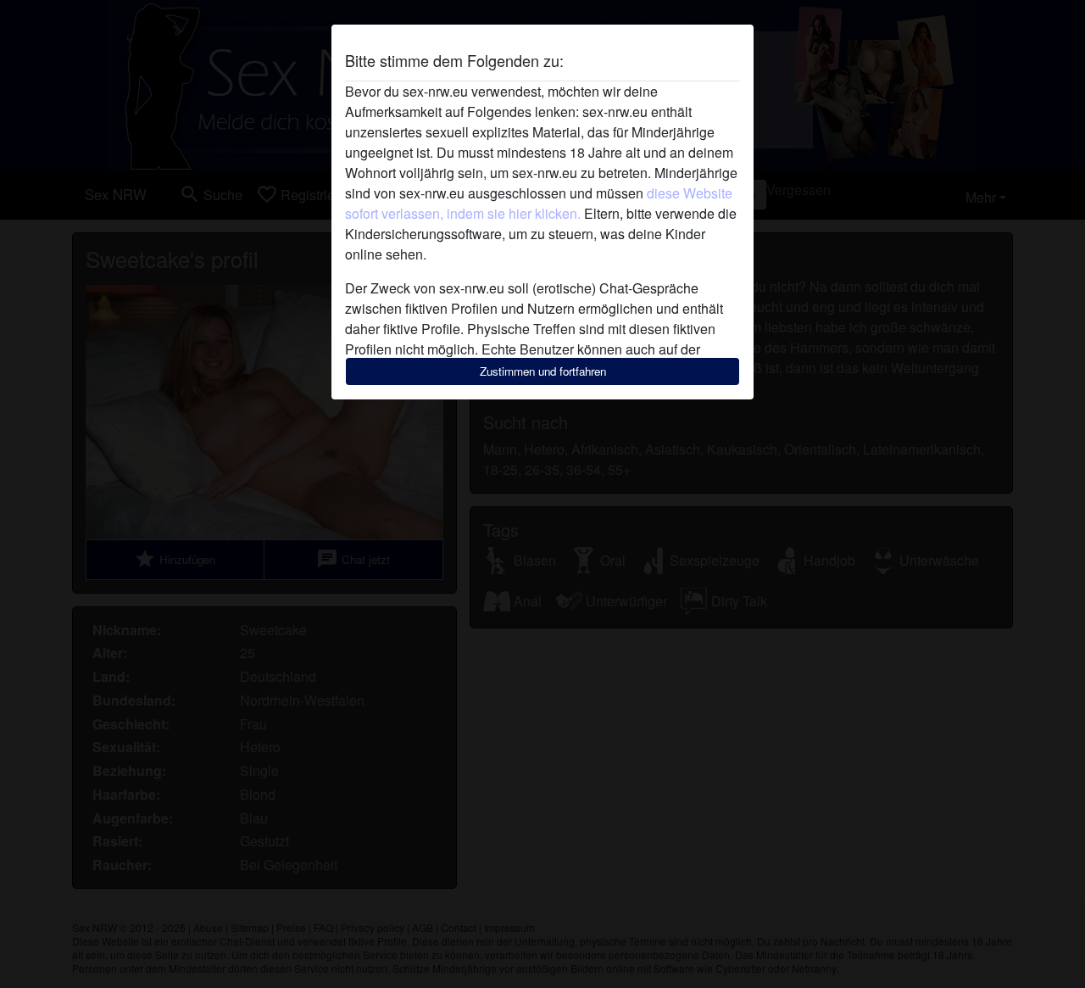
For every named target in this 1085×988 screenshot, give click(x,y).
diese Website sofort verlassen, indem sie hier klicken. (538, 203)
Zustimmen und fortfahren (543, 371)
